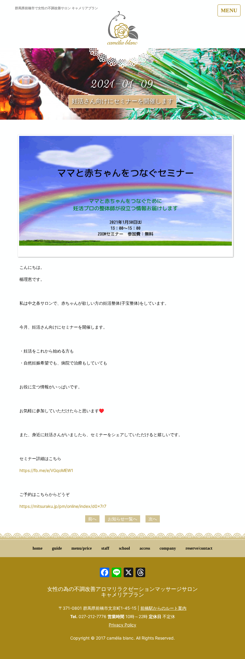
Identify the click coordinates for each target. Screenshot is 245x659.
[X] (128, 573)
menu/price (81, 548)
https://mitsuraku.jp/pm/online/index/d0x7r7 (62, 506)
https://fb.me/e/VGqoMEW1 (46, 470)
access (145, 548)
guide (57, 548)
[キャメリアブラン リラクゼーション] (122, 31)
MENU (229, 10)
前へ (92, 518)
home (37, 548)
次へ (152, 518)
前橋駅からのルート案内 (163, 608)
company (168, 548)
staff (105, 548)
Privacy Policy (122, 624)
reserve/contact (199, 548)
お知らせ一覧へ (122, 518)
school (124, 548)
